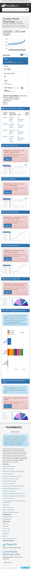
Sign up (7, 159)
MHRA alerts (6, 505)
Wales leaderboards (8, 507)
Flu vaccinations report (9, 498)
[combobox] (13, 10)
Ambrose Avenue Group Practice (11, 139)
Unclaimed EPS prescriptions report (12, 476)
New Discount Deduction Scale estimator (13, 471)
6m (24, 54)
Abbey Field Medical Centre (12, 131)
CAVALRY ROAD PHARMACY (18, 26)
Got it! (25, 567)
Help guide (5, 526)
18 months (6, 34)
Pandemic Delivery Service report (11, 488)
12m (27, 54)
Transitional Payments (8, 474)
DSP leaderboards (7, 517)
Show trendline (8, 31)
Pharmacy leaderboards (9, 466)
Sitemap (5, 536)
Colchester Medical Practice (12, 125)
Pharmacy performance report (10, 478)
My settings (6, 533)
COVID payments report (9, 491)
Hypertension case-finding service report (13, 486)
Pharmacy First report (8, 469)
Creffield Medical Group (11, 119)
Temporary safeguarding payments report (13, 496)
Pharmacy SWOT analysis (9, 481)
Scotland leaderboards (8, 510)
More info (15, 568)
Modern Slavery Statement (10, 538)
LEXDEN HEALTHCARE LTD (16, 23)
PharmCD (11, 544)
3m (21, 54)
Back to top (7, 562)
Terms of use (6, 528)
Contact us (5, 523)
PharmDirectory (7, 519)
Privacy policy (6, 531)
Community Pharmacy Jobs (11, 553)
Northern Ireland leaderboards (11, 512)
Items (17, 31)
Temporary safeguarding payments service (14, 493)
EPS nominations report (9, 483)
